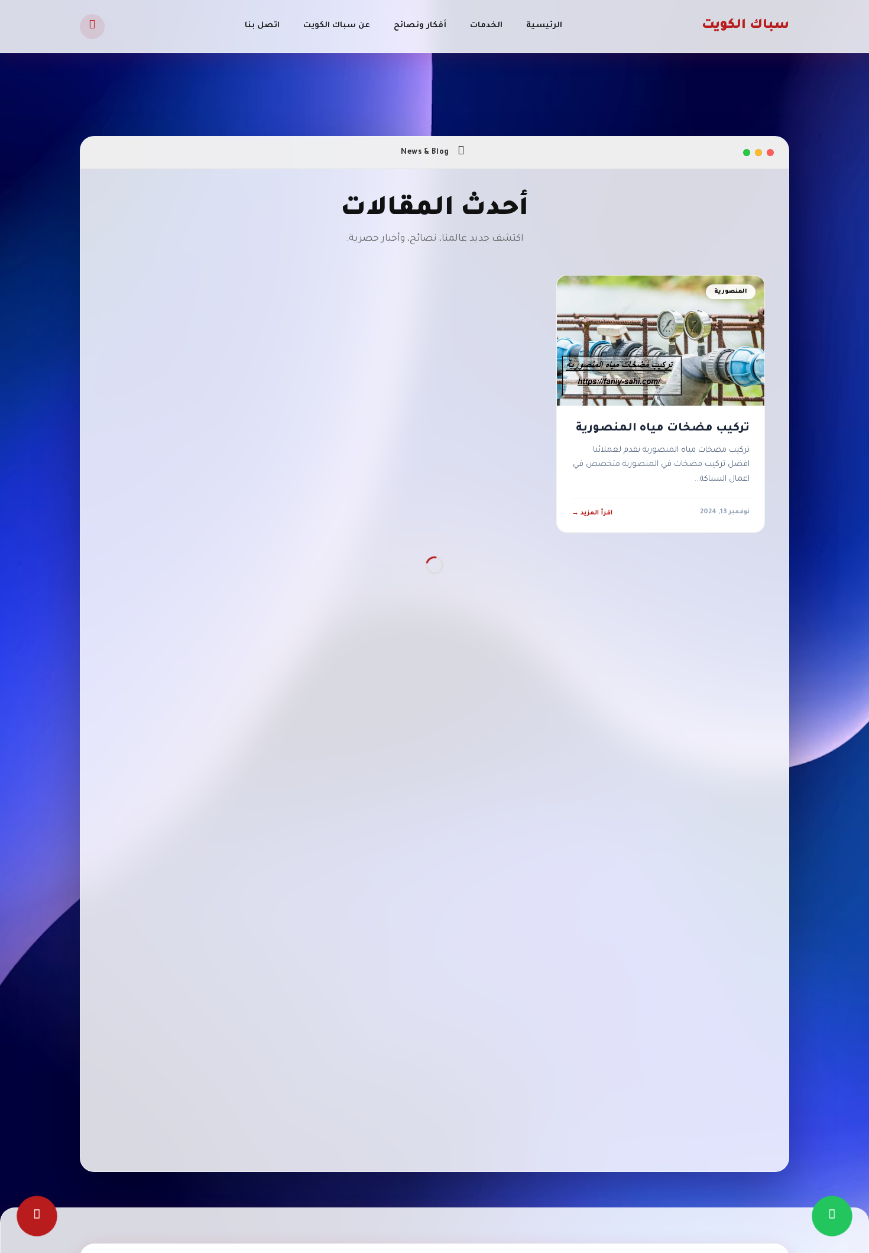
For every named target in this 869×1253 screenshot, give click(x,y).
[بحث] (92, 26)
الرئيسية (544, 25)
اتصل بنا (262, 25)
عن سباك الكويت (336, 25)
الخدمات (486, 25)
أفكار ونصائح (420, 25)
